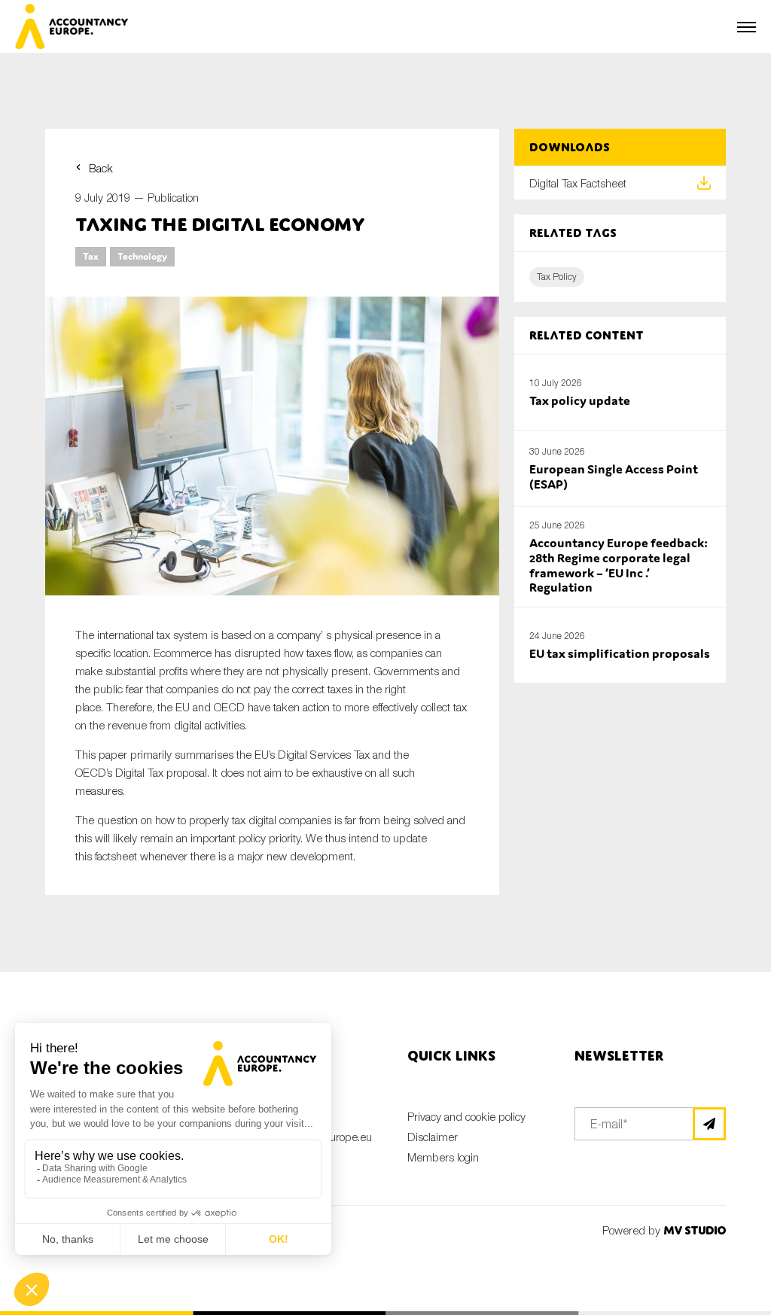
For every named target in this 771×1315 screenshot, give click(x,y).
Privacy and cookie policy (466, 1116)
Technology (142, 256)
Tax (91, 256)
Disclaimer (432, 1136)
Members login (443, 1157)
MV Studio (694, 1230)
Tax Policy (557, 276)
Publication (173, 197)
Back (101, 168)
